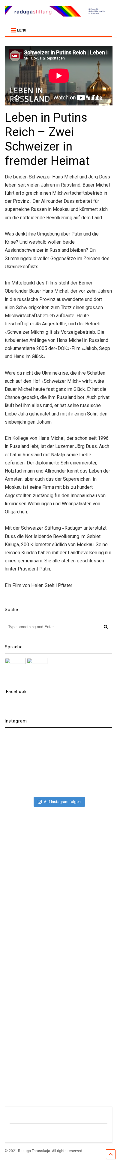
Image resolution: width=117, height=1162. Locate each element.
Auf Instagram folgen (62, 801)
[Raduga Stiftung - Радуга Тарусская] (58, 13)
